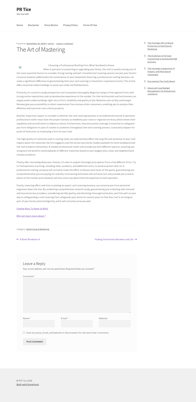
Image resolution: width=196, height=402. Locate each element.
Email (65, 318)
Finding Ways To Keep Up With (32, 208)
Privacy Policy (70, 25)
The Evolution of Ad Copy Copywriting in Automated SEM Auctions (162, 58)
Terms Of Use (90, 25)
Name (27, 318)
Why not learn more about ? (31, 215)
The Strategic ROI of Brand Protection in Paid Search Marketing (160, 46)
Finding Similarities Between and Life (114, 239)
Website (103, 318)
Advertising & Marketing (37, 229)
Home (20, 25)
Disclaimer (33, 25)
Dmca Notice (51, 25)
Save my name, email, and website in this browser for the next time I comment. (67, 332)
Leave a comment (64, 43)
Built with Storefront (28, 384)
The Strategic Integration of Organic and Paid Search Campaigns (161, 71)
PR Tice (24, 9)
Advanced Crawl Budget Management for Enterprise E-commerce (161, 91)
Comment (29, 276)
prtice (51, 43)
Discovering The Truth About (161, 81)
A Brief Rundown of (30, 239)
